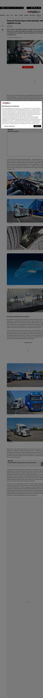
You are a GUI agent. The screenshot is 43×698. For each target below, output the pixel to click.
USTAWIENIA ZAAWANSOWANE (9, 126)
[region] (21, 114)
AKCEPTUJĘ (37, 126)
